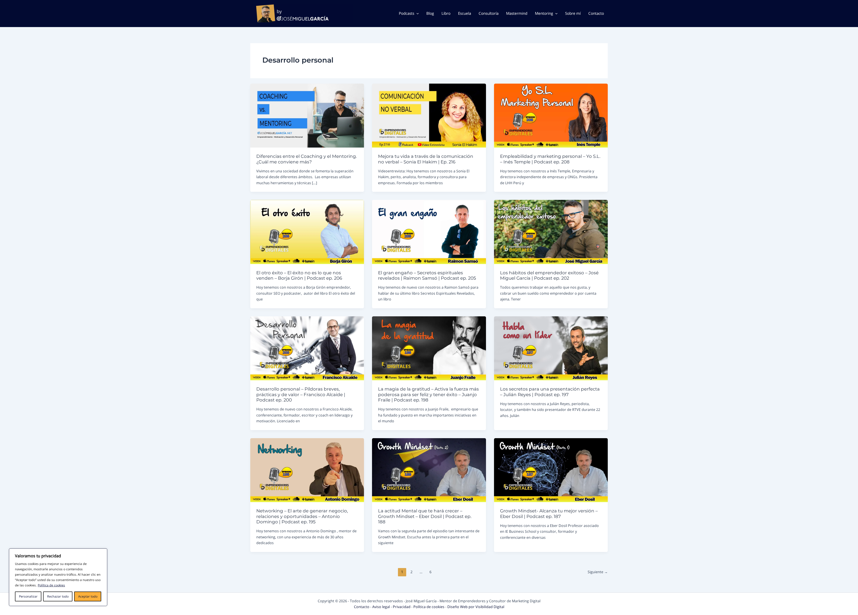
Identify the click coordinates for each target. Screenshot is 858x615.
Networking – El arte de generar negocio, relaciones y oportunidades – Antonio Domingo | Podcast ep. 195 (302, 516)
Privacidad (402, 606)
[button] (416, 13)
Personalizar (28, 596)
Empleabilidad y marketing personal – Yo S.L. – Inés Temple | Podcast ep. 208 (550, 159)
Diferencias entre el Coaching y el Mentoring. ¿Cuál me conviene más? (306, 159)
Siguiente (598, 571)
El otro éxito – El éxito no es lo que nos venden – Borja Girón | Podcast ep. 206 (299, 275)
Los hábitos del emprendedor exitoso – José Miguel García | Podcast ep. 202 (549, 275)
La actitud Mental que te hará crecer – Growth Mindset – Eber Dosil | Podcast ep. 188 (424, 516)
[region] (58, 577)
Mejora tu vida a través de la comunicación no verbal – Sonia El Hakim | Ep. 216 (425, 159)
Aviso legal (381, 606)
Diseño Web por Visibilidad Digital (475, 606)
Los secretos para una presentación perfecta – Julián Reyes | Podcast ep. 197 (550, 391)
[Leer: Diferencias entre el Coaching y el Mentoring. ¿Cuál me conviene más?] (307, 115)
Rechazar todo (58, 596)
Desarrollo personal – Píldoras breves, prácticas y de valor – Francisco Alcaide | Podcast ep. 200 (300, 394)
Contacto (362, 606)
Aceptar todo (87, 596)
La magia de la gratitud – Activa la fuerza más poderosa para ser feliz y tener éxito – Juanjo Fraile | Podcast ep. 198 (428, 394)
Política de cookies (51, 585)
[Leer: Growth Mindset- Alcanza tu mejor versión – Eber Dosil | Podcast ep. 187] (551, 469)
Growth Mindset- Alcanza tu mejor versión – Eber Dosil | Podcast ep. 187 (549, 513)
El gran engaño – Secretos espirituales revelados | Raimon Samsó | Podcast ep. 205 (427, 275)
